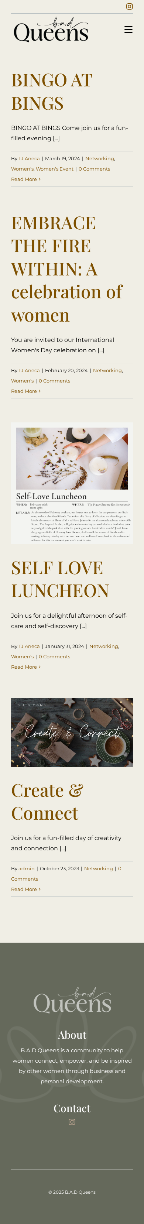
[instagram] (129, 6)
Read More (24, 179)
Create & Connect (47, 801)
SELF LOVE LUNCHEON (60, 578)
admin (26, 868)
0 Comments (94, 169)
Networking (99, 158)
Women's (22, 169)
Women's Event (54, 169)
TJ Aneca (29, 158)
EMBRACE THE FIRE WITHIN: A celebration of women (66, 268)
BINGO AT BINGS (51, 90)
